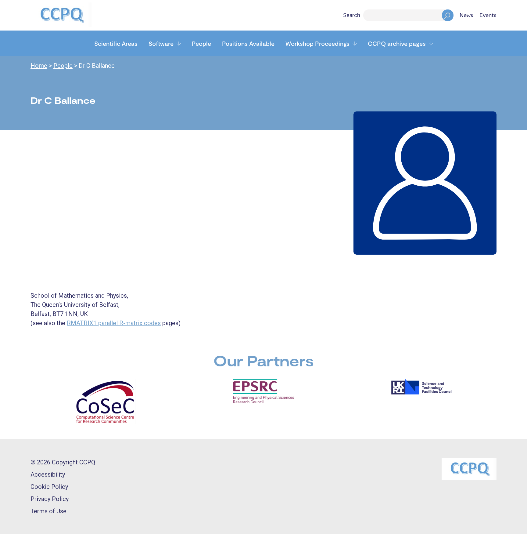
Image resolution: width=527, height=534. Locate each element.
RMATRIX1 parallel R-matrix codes (114, 323)
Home (38, 65)
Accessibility (47, 474)
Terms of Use (48, 511)
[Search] (448, 15)
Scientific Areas (116, 43)
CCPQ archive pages (397, 43)
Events (488, 15)
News (466, 15)
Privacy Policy (49, 499)
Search (351, 15)
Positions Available (248, 43)
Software (161, 43)
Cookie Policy (49, 486)
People (201, 43)
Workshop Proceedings (317, 43)
